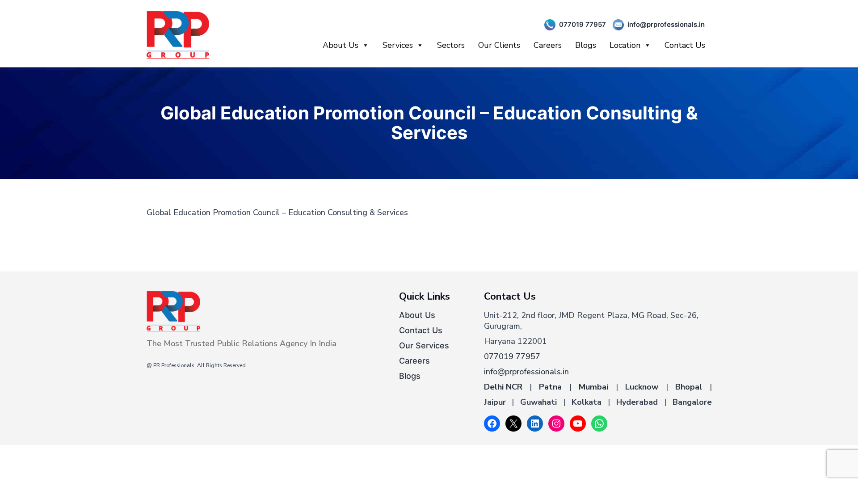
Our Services (424, 345)
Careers (548, 45)
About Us (340, 45)
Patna (550, 386)
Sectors (451, 45)
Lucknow (641, 386)
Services (398, 45)
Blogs (585, 45)
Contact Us (685, 45)
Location (625, 45)
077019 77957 (582, 24)
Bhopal (688, 386)
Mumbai (593, 386)
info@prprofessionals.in (666, 24)
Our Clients (499, 45)
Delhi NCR (503, 386)
